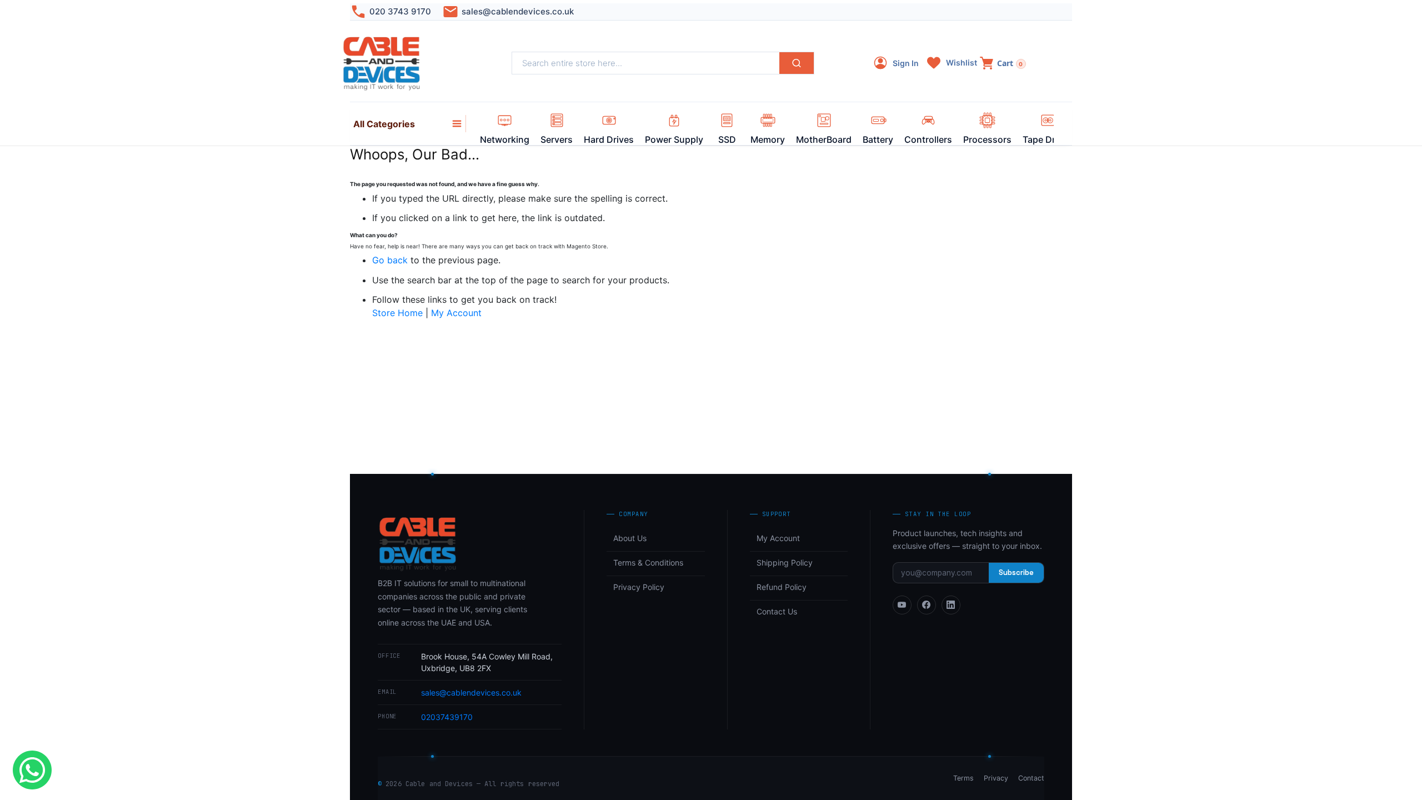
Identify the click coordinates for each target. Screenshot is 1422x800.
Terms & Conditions (648, 562)
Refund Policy (782, 587)
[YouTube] (902, 605)
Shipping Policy (785, 562)
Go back (390, 260)
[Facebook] (926, 605)
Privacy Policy (638, 587)
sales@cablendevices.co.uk (518, 11)
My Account (456, 312)
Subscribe (1016, 572)
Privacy (996, 778)
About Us (630, 538)
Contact (1031, 778)
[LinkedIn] (951, 605)
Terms (963, 778)
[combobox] (645, 63)
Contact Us (777, 611)
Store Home (397, 312)
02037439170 (447, 717)
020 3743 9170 (400, 11)
